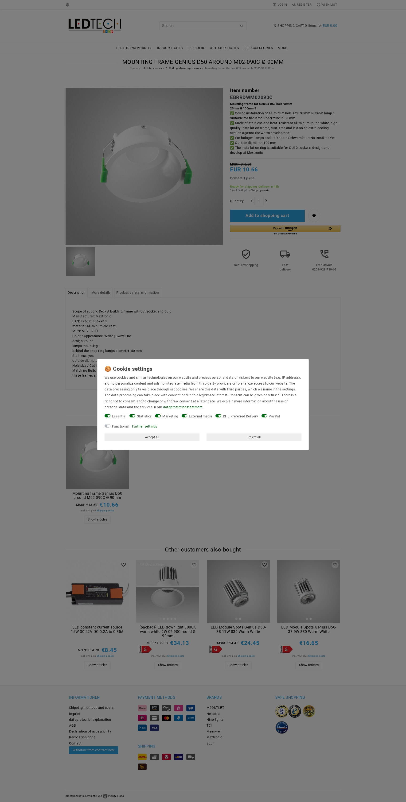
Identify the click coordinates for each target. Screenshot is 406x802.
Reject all (254, 437)
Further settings (144, 426)
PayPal (274, 416)
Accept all (152, 437)
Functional (120, 426)
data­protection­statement (183, 407)
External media (200, 416)
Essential (119, 416)
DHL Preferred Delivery (240, 416)
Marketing (170, 416)
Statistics (144, 416)
